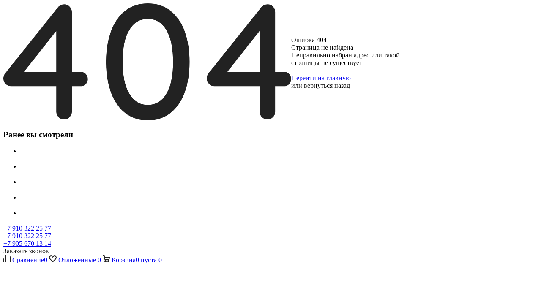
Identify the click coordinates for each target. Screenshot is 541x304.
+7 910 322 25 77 (27, 228)
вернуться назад (327, 85)
